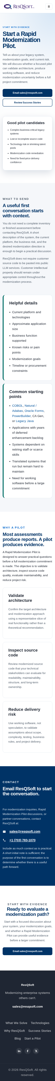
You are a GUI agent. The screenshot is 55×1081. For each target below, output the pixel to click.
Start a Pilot (32, 1038)
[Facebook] (27, 1051)
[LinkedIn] (19, 1051)
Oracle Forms (34, 410)
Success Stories (39, 1030)
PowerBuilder (21, 416)
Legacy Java (25, 421)
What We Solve (16, 1023)
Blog (18, 1038)
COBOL (17, 405)
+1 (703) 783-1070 (22, 840)
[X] (36, 1051)
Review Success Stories (27, 102)
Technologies (40, 1023)
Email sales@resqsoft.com (27, 93)
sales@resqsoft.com (24, 831)
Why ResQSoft (14, 1030)
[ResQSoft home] (20, 6)
